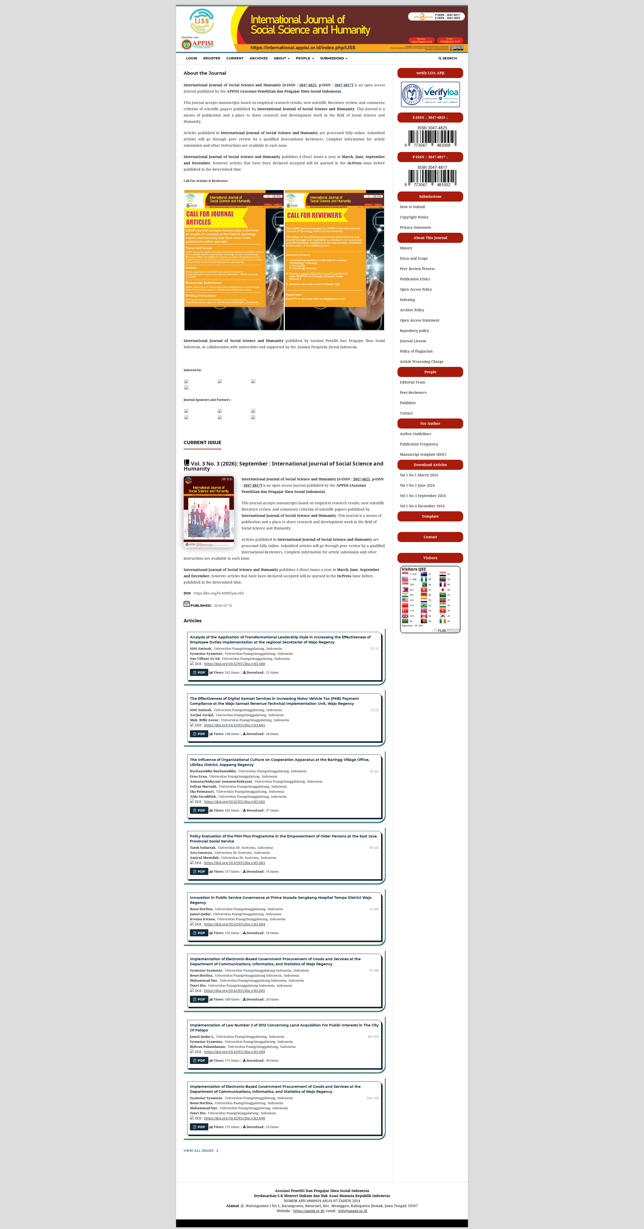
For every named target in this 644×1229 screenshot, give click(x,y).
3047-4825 (307, 85)
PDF (201, 672)
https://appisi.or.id (308, 1210)
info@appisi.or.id (352, 1210)
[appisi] (220, 411)
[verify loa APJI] (430, 107)
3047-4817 (343, 85)
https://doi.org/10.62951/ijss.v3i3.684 (234, 924)
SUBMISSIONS (332, 58)
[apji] (186, 411)
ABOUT (280, 58)
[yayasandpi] (186, 417)
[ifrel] (220, 417)
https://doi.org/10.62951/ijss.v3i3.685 (234, 990)
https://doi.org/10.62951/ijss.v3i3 (219, 593)
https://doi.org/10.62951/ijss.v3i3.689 (234, 1051)
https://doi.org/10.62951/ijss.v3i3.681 (234, 725)
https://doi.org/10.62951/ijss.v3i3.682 (234, 801)
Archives (259, 58)
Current (235, 58)
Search (449, 58)
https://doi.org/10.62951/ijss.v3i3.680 (234, 663)
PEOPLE (303, 58)
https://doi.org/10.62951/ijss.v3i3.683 (234, 862)
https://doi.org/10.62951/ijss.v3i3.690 (234, 1118)
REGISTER (211, 58)
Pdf (201, 1127)
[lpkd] (253, 417)
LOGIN (191, 58)
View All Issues (199, 1150)
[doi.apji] (253, 411)
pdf (201, 1060)
